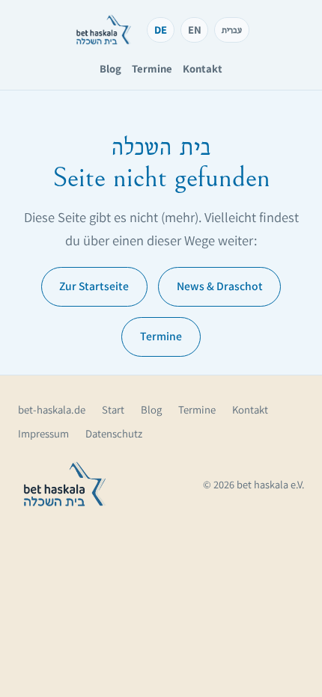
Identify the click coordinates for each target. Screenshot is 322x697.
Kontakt (202, 68)
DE (160, 29)
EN (194, 29)
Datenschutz (113, 433)
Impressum (43, 433)
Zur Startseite (94, 286)
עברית (232, 29)
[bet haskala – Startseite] (104, 30)
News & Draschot (220, 286)
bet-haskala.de (51, 409)
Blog (110, 68)
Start (113, 409)
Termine (152, 68)
